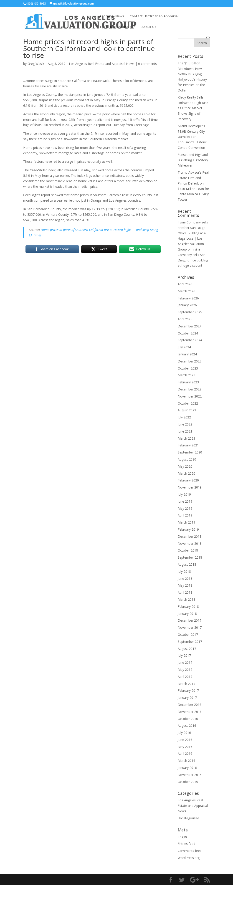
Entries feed (186, 843)
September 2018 (190, 557)
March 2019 (186, 522)
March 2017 (186, 683)
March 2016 (186, 760)
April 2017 (185, 676)
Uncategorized (188, 818)
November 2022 (190, 396)
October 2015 (188, 782)
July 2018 (184, 571)
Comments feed (190, 850)
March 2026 (186, 291)
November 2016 (190, 711)
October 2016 (188, 719)
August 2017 (187, 648)
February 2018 (188, 606)
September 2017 (190, 641)
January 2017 (187, 697)
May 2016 (185, 747)
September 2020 (190, 452)
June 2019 (185, 501)
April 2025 (185, 319)
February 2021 (188, 445)
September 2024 (190, 340)
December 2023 (189, 361)
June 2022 (185, 424)
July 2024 (184, 347)
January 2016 (187, 767)
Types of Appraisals (115, 27)
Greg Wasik (36, 63)
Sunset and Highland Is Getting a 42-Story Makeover (193, 160)
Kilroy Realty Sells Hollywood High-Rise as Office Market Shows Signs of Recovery (193, 108)
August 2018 (187, 564)
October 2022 (188, 403)
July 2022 (184, 417)
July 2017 (184, 655)
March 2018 (186, 599)
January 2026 (187, 305)
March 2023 (186, 375)
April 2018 (185, 592)
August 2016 (187, 725)
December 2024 (189, 326)
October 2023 (188, 368)
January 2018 (187, 613)
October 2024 (188, 333)
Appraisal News (111, 16)
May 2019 (185, 508)
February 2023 (188, 382)
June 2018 (185, 578)
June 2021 (185, 431)
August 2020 (187, 459)
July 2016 (184, 732)
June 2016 (185, 739)
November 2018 (190, 543)
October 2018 (188, 550)
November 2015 (190, 774)
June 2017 (185, 662)
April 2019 (185, 515)
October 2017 (188, 634)
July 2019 (184, 494)
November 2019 (190, 487)
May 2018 (185, 585)
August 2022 (187, 410)
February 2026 (188, 298)
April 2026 (185, 284)
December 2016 (189, 704)
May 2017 (185, 669)
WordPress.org (189, 858)
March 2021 (186, 438)
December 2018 (189, 536)
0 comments (147, 63)
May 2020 (185, 466)
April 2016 (185, 753)
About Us (149, 27)
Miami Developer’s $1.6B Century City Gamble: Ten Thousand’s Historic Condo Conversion (192, 137)
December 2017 (189, 620)
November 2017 (190, 627)
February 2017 (188, 690)
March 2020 (186, 473)
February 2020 (188, 480)
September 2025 (190, 312)
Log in (182, 837)
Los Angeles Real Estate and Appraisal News (101, 63)
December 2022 (189, 389)
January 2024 (187, 354)
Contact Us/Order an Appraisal (154, 16)
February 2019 (188, 529)
